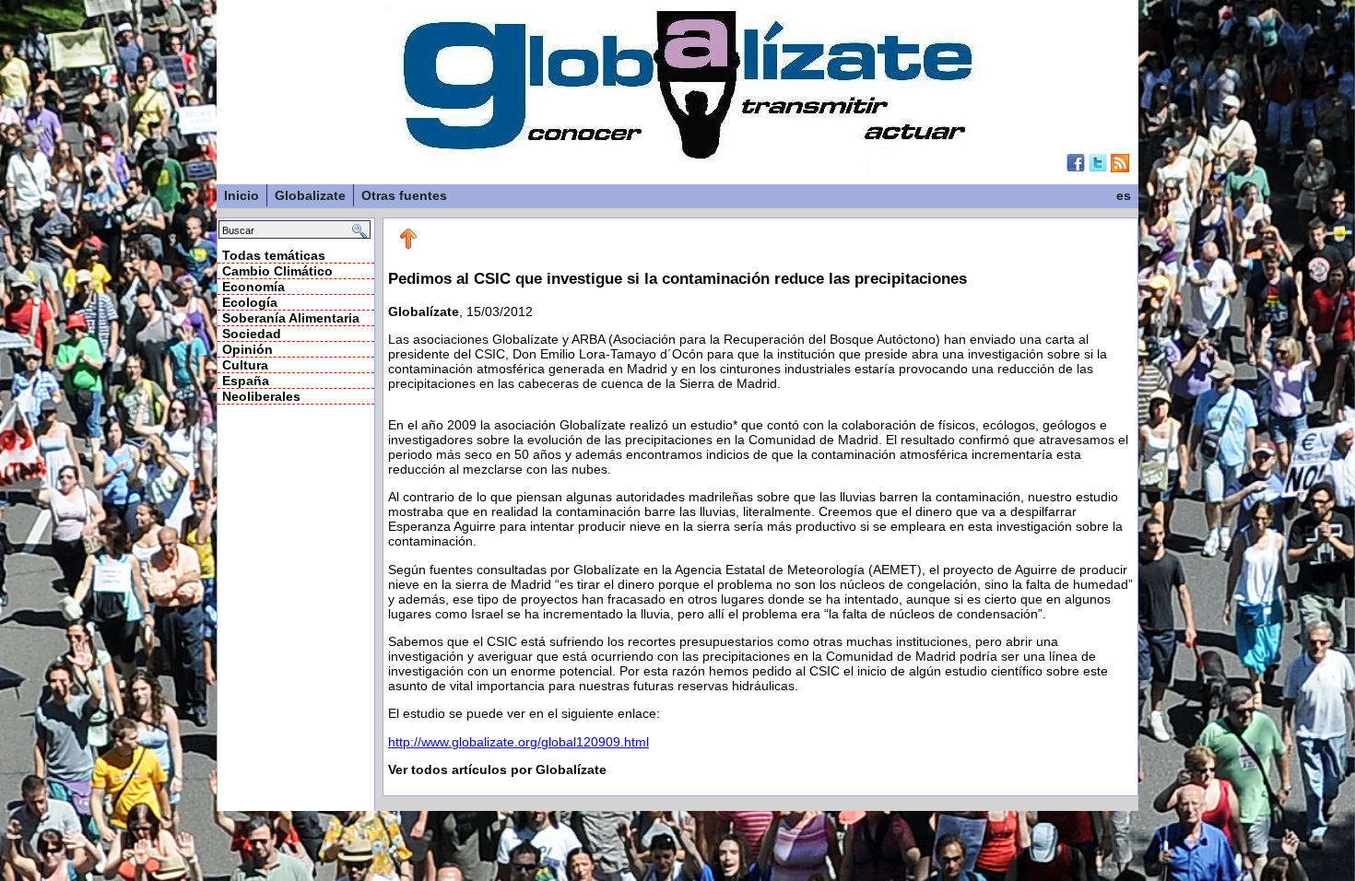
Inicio (241, 195)
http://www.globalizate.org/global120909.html (518, 741)
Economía (253, 286)
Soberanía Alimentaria (290, 318)
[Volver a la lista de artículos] (408, 245)
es (1123, 195)
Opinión (247, 349)
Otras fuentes (404, 195)
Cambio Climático (277, 271)
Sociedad (251, 333)
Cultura (245, 365)
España (245, 380)
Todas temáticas (273, 255)
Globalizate (310, 195)
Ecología (249, 302)
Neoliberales (261, 396)
